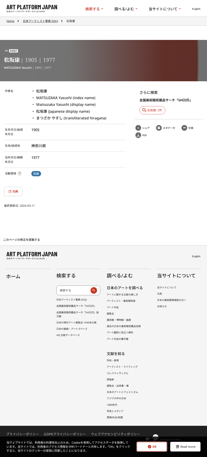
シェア (146, 128)
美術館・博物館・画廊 (119, 320)
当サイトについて (163, 9)
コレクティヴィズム (117, 373)
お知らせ (162, 306)
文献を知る (116, 353)
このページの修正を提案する (22, 240)
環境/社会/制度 (115, 417)
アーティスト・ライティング (122, 366)
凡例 (159, 293)
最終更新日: (12, 206)
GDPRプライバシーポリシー (65, 434)
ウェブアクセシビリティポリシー (115, 434)
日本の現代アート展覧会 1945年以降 (76, 322)
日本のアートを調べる (125, 287)
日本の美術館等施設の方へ (171, 300)
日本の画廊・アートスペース (71, 329)
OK (154, 447)
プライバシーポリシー (22, 434)
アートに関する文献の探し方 (122, 294)
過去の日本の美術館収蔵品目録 (124, 326)
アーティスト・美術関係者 (121, 301)
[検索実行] (94, 290)
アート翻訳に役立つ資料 (120, 332)
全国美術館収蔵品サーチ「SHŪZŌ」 (76, 306)
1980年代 (112, 405)
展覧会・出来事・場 (118, 385)
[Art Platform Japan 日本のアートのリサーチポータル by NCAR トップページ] (31, 9)
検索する (92, 9)
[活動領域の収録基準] (19, 173)
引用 (190, 128)
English (196, 9)
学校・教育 (113, 360)
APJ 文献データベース (68, 335)
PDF (144, 135)
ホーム (13, 276)
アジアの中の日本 (116, 398)
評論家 (110, 379)
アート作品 (113, 307)
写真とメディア (115, 411)
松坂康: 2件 (154, 110)
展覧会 (110, 313)
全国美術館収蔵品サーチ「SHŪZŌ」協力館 (77, 314)
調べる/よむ (124, 9)
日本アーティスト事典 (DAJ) (40, 21)
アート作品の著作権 (117, 339)
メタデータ (169, 128)
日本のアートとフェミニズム (122, 392)
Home (10, 21)
